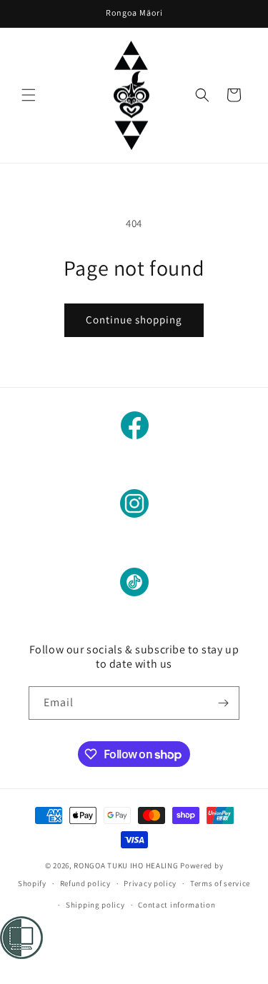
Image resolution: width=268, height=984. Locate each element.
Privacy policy (150, 883)
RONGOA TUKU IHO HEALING (126, 865)
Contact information (176, 905)
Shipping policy (95, 905)
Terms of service (220, 883)
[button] (28, 95)
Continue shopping (134, 319)
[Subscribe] (223, 703)
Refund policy (85, 883)
